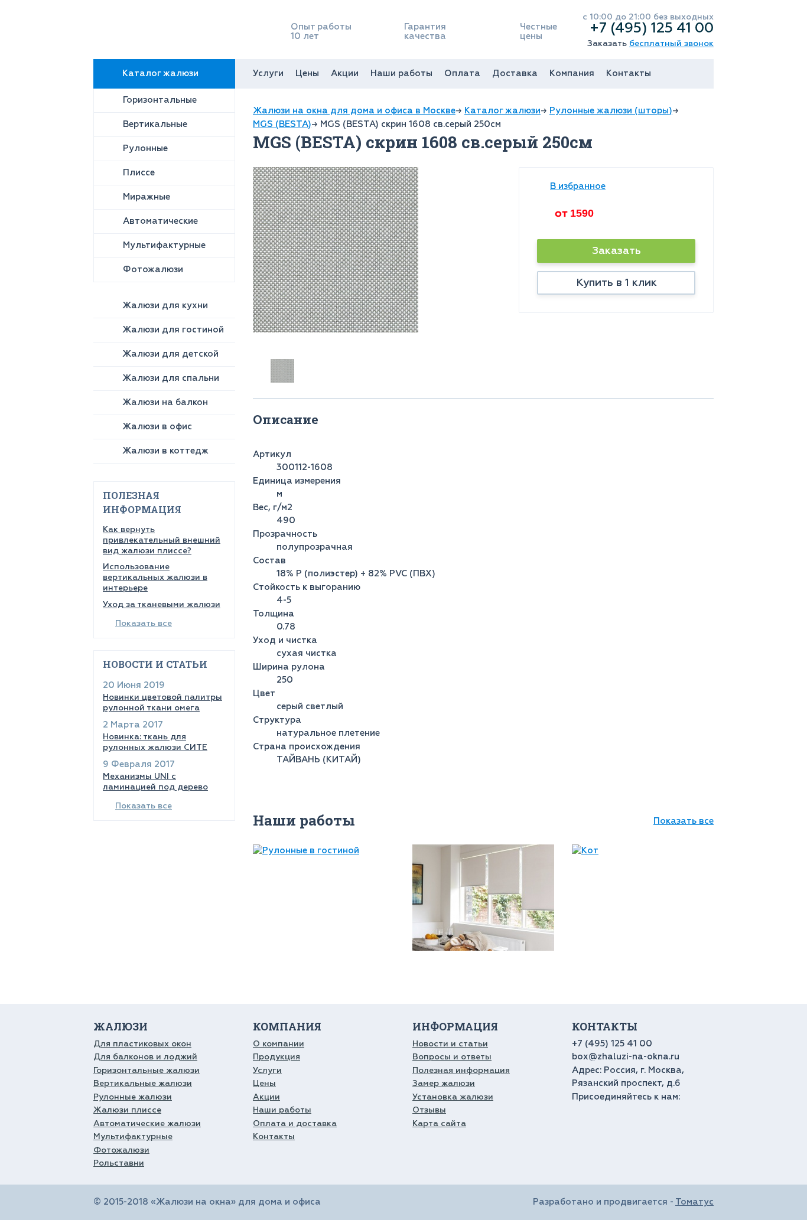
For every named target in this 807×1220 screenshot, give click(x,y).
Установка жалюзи (452, 1097)
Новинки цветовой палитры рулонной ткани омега (162, 702)
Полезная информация (461, 1070)
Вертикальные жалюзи (142, 1083)
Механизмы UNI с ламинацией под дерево (155, 781)
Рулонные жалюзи (132, 1097)
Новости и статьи (450, 1044)
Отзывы (429, 1110)
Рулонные (145, 148)
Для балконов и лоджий (145, 1057)
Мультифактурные (164, 245)
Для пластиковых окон (142, 1044)
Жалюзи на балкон (165, 402)
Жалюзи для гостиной (173, 329)
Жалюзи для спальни (170, 378)
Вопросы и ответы (452, 1057)
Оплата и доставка (295, 1123)
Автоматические (160, 221)
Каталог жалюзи (160, 73)
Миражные (146, 197)
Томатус (694, 1202)
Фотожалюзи (153, 269)
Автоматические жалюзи (147, 1123)
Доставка (515, 73)
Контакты (628, 73)
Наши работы (401, 73)
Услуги (268, 73)
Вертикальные (155, 124)
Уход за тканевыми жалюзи (161, 604)
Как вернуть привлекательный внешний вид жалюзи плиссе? (161, 540)
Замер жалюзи (443, 1083)
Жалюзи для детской (170, 354)
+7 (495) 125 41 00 (652, 28)
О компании (278, 1044)
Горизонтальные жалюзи (146, 1070)
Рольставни (118, 1163)
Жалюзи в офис (157, 426)
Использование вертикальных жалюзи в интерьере (155, 577)
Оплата (462, 73)
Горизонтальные (160, 100)
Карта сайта (439, 1123)
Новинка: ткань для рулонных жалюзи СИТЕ (155, 742)
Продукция (276, 1057)
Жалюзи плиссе (127, 1110)
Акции (345, 73)
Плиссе (139, 172)
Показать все (143, 623)
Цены (307, 73)
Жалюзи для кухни (165, 305)
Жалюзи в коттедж (165, 450)
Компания (571, 73)
